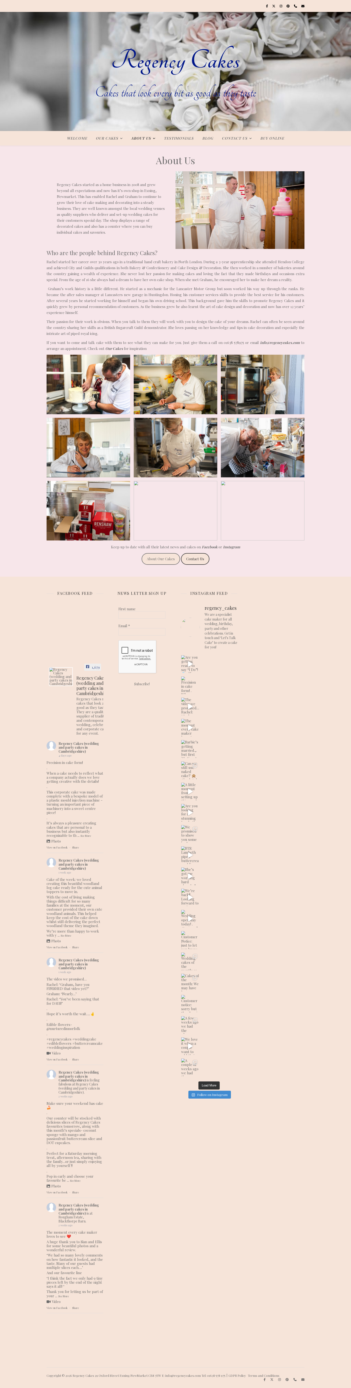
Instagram (231, 547)
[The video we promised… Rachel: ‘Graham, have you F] (190, 706)
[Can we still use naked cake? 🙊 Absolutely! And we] (190, 770)
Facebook (210, 547)
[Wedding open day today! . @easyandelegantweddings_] (190, 919)
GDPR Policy (237, 1375)
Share (75, 847)
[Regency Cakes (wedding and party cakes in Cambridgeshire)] (61, 676)
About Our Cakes (161, 558)
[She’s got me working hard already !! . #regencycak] (190, 876)
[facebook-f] (267, 6)
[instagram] (281, 6)
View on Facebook (57, 847)
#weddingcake (84, 1039)
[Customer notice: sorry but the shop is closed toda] (190, 1004)
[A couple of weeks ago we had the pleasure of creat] (190, 1067)
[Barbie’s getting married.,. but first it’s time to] (190, 749)
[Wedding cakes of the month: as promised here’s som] (190, 961)
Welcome (77, 138)
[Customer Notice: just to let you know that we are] (190, 940)
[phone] (296, 6)
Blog (207, 138)
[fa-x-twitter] (274, 6)
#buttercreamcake (87, 1043)
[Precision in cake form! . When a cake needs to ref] (190, 685)
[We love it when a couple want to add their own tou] (190, 1046)
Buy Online (272, 138)
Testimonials (179, 138)
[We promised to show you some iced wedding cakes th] (190, 834)
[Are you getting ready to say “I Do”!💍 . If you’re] (190, 664)
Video (56, 1053)
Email (124, 625)
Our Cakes (107, 138)
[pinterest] (288, 6)
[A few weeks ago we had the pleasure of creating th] (190, 1025)
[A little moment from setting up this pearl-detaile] (190, 791)
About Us (141, 138)
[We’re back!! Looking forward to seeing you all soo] (190, 897)
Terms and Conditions (263, 1375)
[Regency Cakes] (175, 71)
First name (127, 608)
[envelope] (302, 6)
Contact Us (234, 138)
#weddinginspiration (63, 1047)
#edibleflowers (59, 1043)
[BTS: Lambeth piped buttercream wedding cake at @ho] (190, 855)
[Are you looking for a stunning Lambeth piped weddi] (190, 813)
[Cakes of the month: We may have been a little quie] (190, 982)
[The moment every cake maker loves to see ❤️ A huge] (190, 728)
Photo (56, 841)
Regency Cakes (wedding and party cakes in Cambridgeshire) (78, 747)
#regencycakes (59, 1039)
